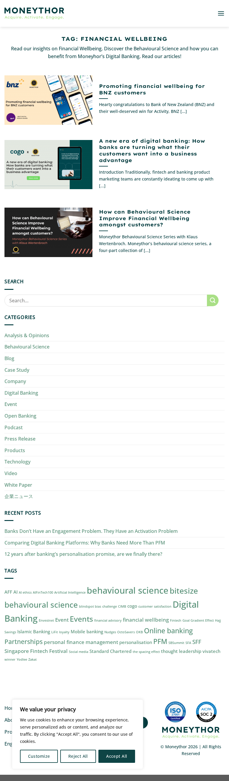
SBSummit (176, 643)
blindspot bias (90, 606)
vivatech (211, 651)
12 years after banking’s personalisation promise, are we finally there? (83, 554)
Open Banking (20, 416)
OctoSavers (126, 632)
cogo (132, 606)
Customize (39, 756)
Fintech (175, 620)
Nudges (110, 632)
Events (81, 619)
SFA (188, 643)
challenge (109, 606)
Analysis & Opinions (26, 335)
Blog (9, 358)
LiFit (54, 632)
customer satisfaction (154, 606)
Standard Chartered (110, 651)
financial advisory (108, 620)
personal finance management (81, 642)
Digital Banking (21, 393)
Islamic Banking (33, 631)
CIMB (122, 606)
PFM (160, 641)
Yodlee (22, 659)
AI (15, 592)
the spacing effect (146, 652)
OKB (139, 632)
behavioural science (127, 590)
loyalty (64, 632)
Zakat (32, 659)
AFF (8, 592)
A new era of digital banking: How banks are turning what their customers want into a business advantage (152, 150)
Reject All (78, 756)
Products (14, 450)
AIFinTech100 (43, 592)
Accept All (116, 756)
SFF (196, 642)
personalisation (135, 642)
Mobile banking (87, 631)
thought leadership (181, 651)
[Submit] (213, 300)
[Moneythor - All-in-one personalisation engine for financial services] (34, 13)
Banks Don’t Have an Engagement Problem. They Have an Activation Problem (91, 531)
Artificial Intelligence (70, 592)
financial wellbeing (146, 619)
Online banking (168, 630)
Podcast (13, 427)
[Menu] (221, 13)
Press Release (19, 438)
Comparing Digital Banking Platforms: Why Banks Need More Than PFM (84, 542)
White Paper (18, 485)
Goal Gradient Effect (198, 620)
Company (15, 381)
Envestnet (46, 620)
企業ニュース (18, 496)
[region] (77, 734)
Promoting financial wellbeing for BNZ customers (152, 89)
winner (10, 659)
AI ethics (25, 592)
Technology (17, 461)
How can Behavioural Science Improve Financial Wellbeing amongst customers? (145, 218)
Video (10, 473)
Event (10, 404)
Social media (78, 652)
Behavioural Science (26, 346)
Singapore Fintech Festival (36, 651)
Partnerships (23, 641)
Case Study (16, 370)
